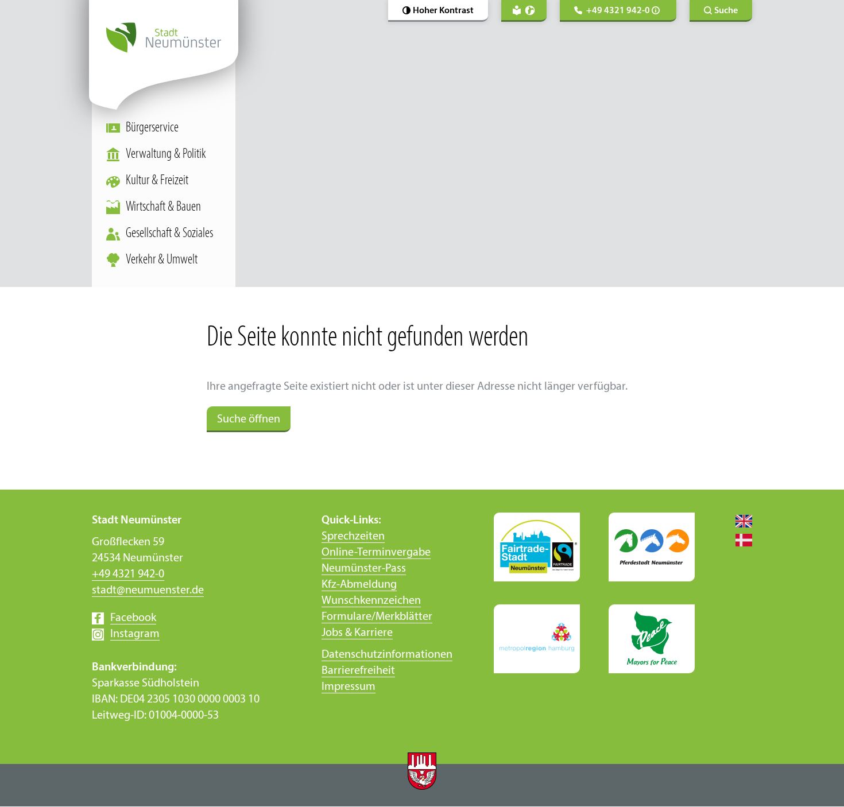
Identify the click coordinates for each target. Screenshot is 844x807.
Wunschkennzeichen (371, 601)
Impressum (348, 687)
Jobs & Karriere (357, 633)
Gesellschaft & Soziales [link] (169, 233)
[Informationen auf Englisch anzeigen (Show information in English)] (737, 521)
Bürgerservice (152, 128)
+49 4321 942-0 (128, 574)
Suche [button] (726, 10)
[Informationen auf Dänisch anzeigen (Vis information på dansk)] (737, 539)
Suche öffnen (248, 419)
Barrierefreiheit (358, 671)
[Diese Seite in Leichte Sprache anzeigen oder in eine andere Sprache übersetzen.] (524, 11)
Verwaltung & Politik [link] (166, 154)
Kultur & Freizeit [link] (157, 181)
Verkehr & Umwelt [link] (162, 260)
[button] (438, 11)
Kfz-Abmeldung (359, 585)
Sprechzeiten (353, 536)
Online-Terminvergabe (376, 552)
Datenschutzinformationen (387, 655)
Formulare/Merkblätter (377, 617)
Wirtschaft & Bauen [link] (163, 207)
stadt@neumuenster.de (148, 590)
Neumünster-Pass (364, 569)
